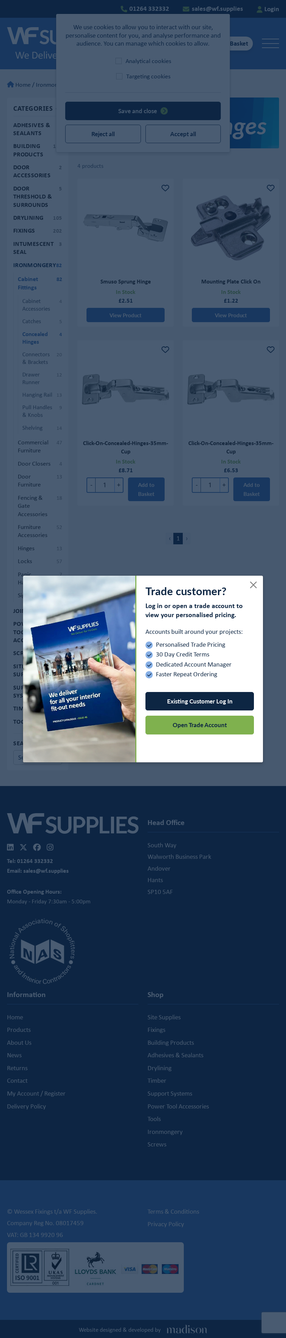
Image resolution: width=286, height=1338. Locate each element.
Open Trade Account (200, 725)
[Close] (253, 585)
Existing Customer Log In (200, 701)
